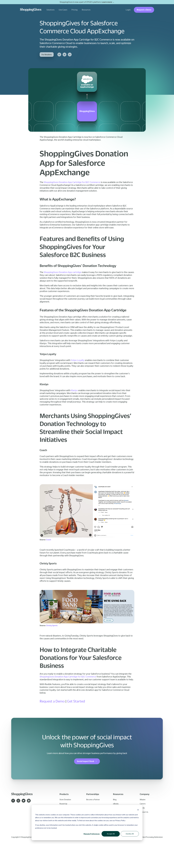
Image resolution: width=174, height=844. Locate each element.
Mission (142, 799)
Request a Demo (144, 10)
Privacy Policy (120, 820)
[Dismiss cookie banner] (138, 810)
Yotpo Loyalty (77, 360)
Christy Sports (52, 625)
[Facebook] (59, 54)
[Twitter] (64, 54)
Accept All (111, 834)
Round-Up (63, 804)
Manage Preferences (92, 834)
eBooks (115, 804)
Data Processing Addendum (152, 837)
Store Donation (65, 799)
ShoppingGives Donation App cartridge (62, 272)
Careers (142, 804)
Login (128, 10)
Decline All (130, 834)
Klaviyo (74, 390)
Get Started (75, 701)
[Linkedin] (70, 54)
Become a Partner (93, 799)
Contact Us (144, 812)
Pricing (74, 10)
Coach (48, 540)
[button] (50, 9)
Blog (114, 799)
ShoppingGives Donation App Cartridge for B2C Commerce (71, 182)
